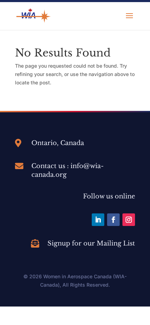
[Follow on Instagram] (128, 219)
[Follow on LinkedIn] (98, 219)
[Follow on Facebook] (113, 219)
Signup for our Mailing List (91, 243)
